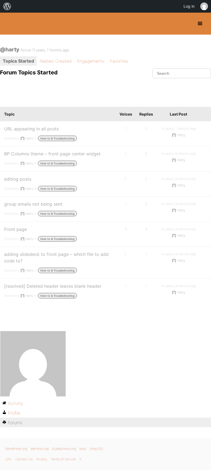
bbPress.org (40, 449)
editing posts (17, 179)
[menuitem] (7, 6)
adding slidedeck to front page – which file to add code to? (56, 257)
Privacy (41, 459)
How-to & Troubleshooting (57, 138)
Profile (14, 413)
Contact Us (24, 459)
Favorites (119, 61)
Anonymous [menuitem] (204, 6)
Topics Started (18, 61)
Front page (15, 229)
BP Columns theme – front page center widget (52, 153)
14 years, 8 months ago (178, 154)
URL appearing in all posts (31, 129)
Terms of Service (63, 459)
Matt (82, 449)
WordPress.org (16, 449)
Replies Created (56, 61)
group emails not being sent (33, 204)
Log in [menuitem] (189, 6)
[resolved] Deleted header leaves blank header (52, 286)
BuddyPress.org (9, 24)
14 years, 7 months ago (178, 129)
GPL (8, 459)
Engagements (90, 61)
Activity (15, 403)
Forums (15, 422)
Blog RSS (96, 449)
